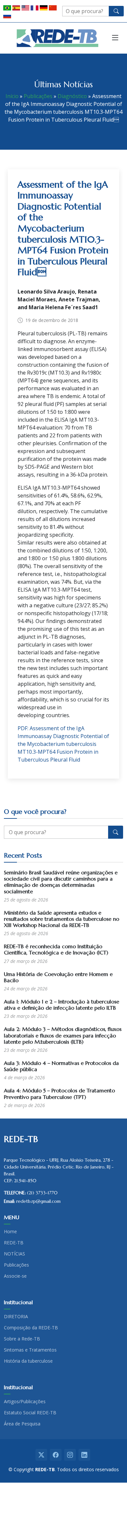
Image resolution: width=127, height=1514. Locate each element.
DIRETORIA (16, 1316)
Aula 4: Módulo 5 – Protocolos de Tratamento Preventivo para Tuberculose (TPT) (59, 1093)
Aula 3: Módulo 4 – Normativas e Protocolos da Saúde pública (61, 1066)
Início (12, 96)
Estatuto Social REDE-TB (30, 1412)
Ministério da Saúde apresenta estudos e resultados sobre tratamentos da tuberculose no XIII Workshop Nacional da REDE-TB (61, 918)
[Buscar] (116, 11)
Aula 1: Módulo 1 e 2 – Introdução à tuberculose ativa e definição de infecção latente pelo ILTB (61, 1004)
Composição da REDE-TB (31, 1327)
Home (10, 1231)
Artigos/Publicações (25, 1401)
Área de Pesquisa (22, 1423)
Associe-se (15, 1276)
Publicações (38, 96)
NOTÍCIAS (14, 1254)
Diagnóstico (72, 96)
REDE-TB (13, 1242)
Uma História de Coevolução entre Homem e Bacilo (58, 977)
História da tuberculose (28, 1361)
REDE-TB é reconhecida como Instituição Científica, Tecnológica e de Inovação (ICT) (56, 949)
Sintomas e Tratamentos (30, 1350)
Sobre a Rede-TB (22, 1339)
